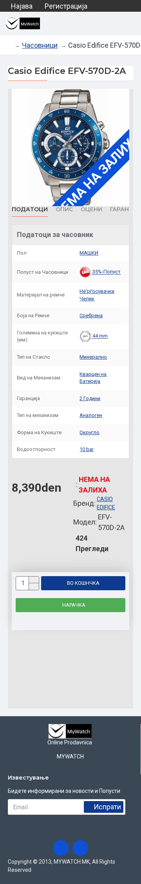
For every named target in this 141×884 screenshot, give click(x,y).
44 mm (99, 336)
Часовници (40, 45)
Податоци (30, 209)
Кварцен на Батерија (93, 378)
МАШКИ (89, 253)
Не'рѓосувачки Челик (97, 295)
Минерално (93, 357)
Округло (89, 432)
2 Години (90, 398)
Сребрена (91, 315)
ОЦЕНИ (91, 209)
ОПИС (64, 209)
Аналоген (91, 415)
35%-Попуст (106, 272)
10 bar (87, 449)
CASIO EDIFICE (106, 503)
